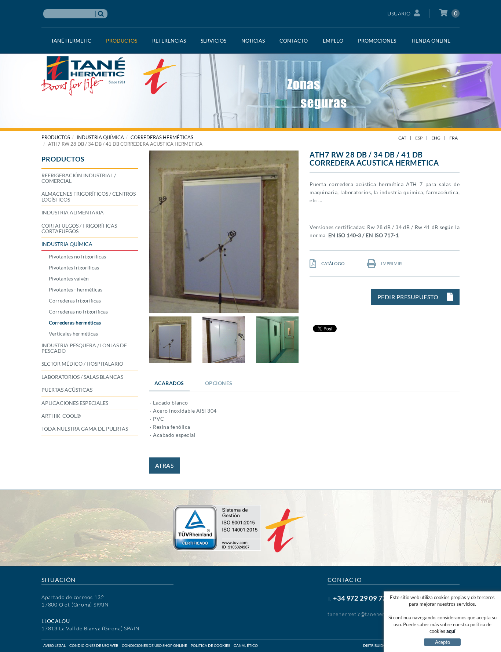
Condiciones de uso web (93, 645)
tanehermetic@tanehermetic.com (368, 614)
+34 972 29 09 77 (359, 598)
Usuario (399, 13)
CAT (402, 138)
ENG (435, 138)
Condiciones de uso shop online (154, 645)
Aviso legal (54, 645)
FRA (453, 138)
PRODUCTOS (55, 137)
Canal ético (246, 645)
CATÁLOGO (333, 263)
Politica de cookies (210, 645)
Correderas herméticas (162, 137)
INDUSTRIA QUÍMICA (100, 137)
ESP (419, 138)
